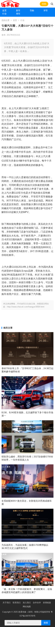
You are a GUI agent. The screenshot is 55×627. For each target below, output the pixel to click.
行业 (4, 13)
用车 (18, 13)
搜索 (46, 623)
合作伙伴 (37, 602)
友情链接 (47, 602)
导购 (32, 10)
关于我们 (7, 602)
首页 (4, 10)
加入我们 (27, 602)
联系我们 (17, 602)
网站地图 (27, 606)
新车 (18, 10)
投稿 (44, 4)
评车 (46, 10)
